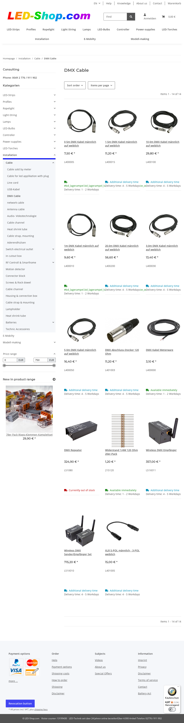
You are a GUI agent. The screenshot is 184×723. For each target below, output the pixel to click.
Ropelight (8, 108)
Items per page (100, 85)
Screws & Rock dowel (18, 282)
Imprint (142, 660)
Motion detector (15, 269)
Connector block (15, 276)
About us (141, 3)
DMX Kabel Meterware (159, 350)
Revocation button (20, 703)
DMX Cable (13, 196)
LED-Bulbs (9, 128)
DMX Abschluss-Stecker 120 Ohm (122, 351)
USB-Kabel (13, 189)
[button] (150, 16)
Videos (99, 660)
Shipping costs (60, 673)
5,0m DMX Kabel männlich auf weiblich (80, 351)
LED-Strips (9, 95)
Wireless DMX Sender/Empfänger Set (78, 552)
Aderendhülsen (16, 242)
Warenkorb (174, 3)
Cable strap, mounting (20, 236)
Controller (9, 135)
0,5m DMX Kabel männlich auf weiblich (80, 143)
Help (109, 3)
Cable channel (15, 222)
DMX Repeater (73, 450)
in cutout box (14, 256)
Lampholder (13, 309)
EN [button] (95, 3)
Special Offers (103, 673)
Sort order (73, 85)
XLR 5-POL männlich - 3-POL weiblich (122, 552)
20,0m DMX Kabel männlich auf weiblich (122, 247)
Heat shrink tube (17, 229)
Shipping (57, 686)
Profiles (7, 101)
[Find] (131, 17)
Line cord (12, 182)
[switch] (172, 709)
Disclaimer (58, 693)
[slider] (4, 366)
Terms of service (148, 680)
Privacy (142, 667)
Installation (10, 155)
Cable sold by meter (19, 169)
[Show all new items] (54, 379)
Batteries (11, 322)
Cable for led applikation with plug (28, 176)
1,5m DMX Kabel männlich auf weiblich (121, 143)
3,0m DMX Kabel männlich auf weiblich (162, 247)
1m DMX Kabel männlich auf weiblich (81, 247)
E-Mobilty (8, 335)
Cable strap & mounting (20, 302)
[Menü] (178, 687)
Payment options (62, 667)
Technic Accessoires (18, 329)
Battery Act (144, 693)
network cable (15, 202)
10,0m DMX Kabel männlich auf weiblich (162, 143)
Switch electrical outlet (19, 249)
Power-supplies (12, 141)
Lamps (7, 121)
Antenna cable (16, 209)
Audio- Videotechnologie (21, 216)
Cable (9, 162)
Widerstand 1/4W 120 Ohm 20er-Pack (121, 452)
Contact (157, 3)
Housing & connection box (21, 295)
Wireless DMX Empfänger (161, 450)
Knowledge (124, 3)
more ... (13, 681)
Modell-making (12, 342)
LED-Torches (10, 148)
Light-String (10, 115)
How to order (59, 680)
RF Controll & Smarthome (21, 262)
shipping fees (41, 709)
